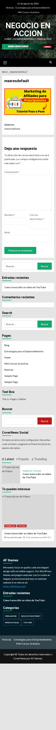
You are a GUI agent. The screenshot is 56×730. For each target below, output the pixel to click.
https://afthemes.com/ (14, 586)
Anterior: (12, 126)
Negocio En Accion (28, 29)
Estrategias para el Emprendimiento (33, 7)
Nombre (10, 214)
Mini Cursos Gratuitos (29, 12)
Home (7, 357)
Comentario (12, 171)
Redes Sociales (12, 622)
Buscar (7, 409)
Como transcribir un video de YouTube (25, 287)
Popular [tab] (23, 459)
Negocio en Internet (31, 616)
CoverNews (19, 658)
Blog (6, 345)
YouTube (37, 471)
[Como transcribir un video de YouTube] (11, 468)
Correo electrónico (37, 216)
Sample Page (11, 375)
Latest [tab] (9, 459)
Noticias (10, 7)
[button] (5, 62)
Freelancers (28, 471)
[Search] (51, 62)
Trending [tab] (40, 459)
